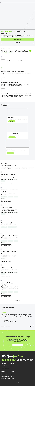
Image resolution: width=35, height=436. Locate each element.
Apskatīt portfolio (17, 42)
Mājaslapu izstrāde (3, 373)
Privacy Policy (17, 382)
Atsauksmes (12, 376)
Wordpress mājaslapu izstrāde (5, 378)
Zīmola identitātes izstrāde (5, 376)
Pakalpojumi (12, 373)
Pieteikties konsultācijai (5, 368)
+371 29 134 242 (4, 365)
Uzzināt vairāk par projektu (5, 183)
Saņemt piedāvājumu (17, 39)
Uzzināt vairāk (11, 121)
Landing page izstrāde (4, 374)
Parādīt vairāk (17, 300)
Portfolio (12, 374)
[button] (31, 327)
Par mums (12, 378)
